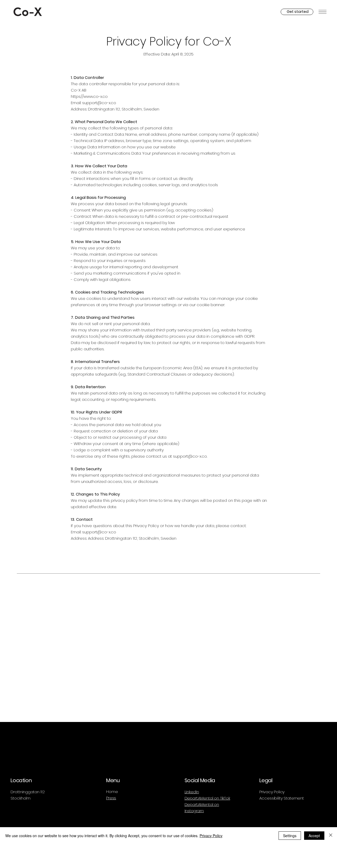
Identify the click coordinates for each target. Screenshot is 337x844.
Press (111, 798)
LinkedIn (192, 792)
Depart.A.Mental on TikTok (207, 798)
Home (112, 791)
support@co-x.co (190, 456)
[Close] (331, 835)
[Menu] (322, 12)
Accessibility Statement (281, 798)
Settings (289, 835)
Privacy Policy (272, 792)
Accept (314, 835)
